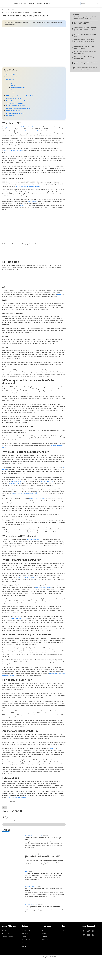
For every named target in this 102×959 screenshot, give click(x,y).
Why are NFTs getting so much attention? (17, 100)
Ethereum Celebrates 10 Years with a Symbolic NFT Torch (42, 857)
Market (23, 3)
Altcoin (29, 854)
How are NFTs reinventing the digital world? (18, 108)
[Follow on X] (93, 931)
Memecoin (37, 835)
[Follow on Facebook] (84, 931)
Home (3, 9)
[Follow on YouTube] (88, 935)
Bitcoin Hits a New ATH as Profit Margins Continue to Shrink (84, 57)
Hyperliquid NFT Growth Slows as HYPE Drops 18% (42, 907)
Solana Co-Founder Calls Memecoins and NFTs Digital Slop (43, 838)
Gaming (13, 92)
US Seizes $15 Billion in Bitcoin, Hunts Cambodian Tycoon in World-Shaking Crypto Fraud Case (84, 41)
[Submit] (98, 3)
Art (12, 83)
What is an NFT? (10, 74)
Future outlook (10, 115)
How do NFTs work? (12, 77)
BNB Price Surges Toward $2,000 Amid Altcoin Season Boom (84, 47)
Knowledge (31, 3)
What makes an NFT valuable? (14, 103)
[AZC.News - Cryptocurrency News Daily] (7, 3)
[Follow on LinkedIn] (84, 935)
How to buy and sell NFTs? (13, 110)
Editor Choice (31, 835)
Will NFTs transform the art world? (15, 105)
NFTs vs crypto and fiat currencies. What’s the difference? (22, 95)
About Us (47, 3)
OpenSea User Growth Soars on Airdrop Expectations (43, 873)
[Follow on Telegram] (93, 935)
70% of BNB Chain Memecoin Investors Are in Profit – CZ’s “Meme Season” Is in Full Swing (85, 29)
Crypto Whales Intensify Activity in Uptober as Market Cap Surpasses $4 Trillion (85, 68)
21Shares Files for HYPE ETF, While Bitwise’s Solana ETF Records (83, 22)
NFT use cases (10, 79)
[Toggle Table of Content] (34, 72)
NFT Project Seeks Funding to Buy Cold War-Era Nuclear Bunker (44, 889)
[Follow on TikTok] (88, 931)
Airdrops (39, 3)
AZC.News (38, 12)
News (16, 3)
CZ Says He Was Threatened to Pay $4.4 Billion (85, 35)
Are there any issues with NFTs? (15, 113)
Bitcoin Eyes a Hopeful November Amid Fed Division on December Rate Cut (85, 17)
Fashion (13, 85)
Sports (13, 89)
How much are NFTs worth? (14, 98)
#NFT (4, 807)
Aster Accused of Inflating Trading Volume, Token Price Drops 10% (85, 62)
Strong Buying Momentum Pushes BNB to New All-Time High (85, 52)
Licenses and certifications (18, 87)
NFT (13, 9)
